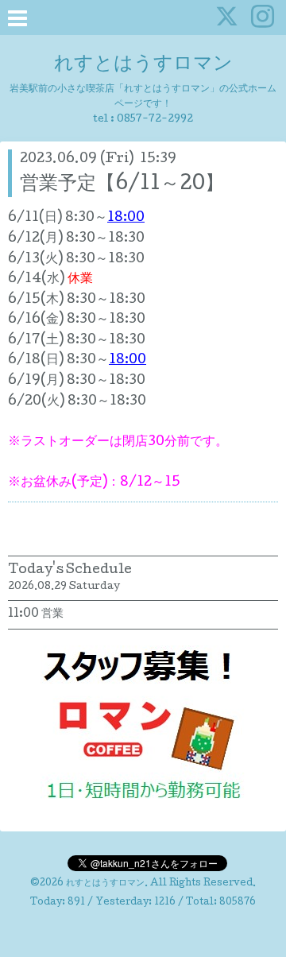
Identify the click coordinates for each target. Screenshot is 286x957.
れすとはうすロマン (143, 65)
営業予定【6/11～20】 (122, 185)
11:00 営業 (36, 614)
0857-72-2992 (155, 119)
